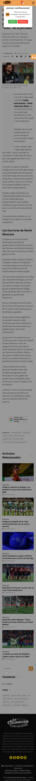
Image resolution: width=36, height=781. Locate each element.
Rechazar (22, 21)
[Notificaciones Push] (22, 3)
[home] (7, 3)
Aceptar (12, 21)
